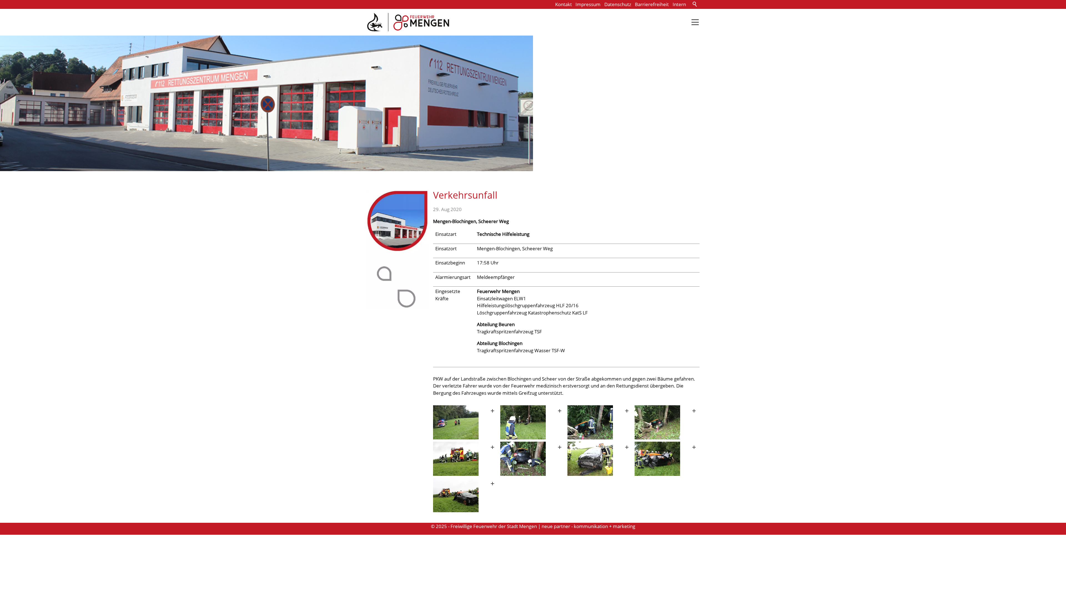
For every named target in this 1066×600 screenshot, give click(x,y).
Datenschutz (617, 4)
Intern (679, 4)
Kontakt (563, 4)
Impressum (587, 4)
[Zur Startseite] (408, 22)
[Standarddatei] (465, 422)
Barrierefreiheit (652, 4)
